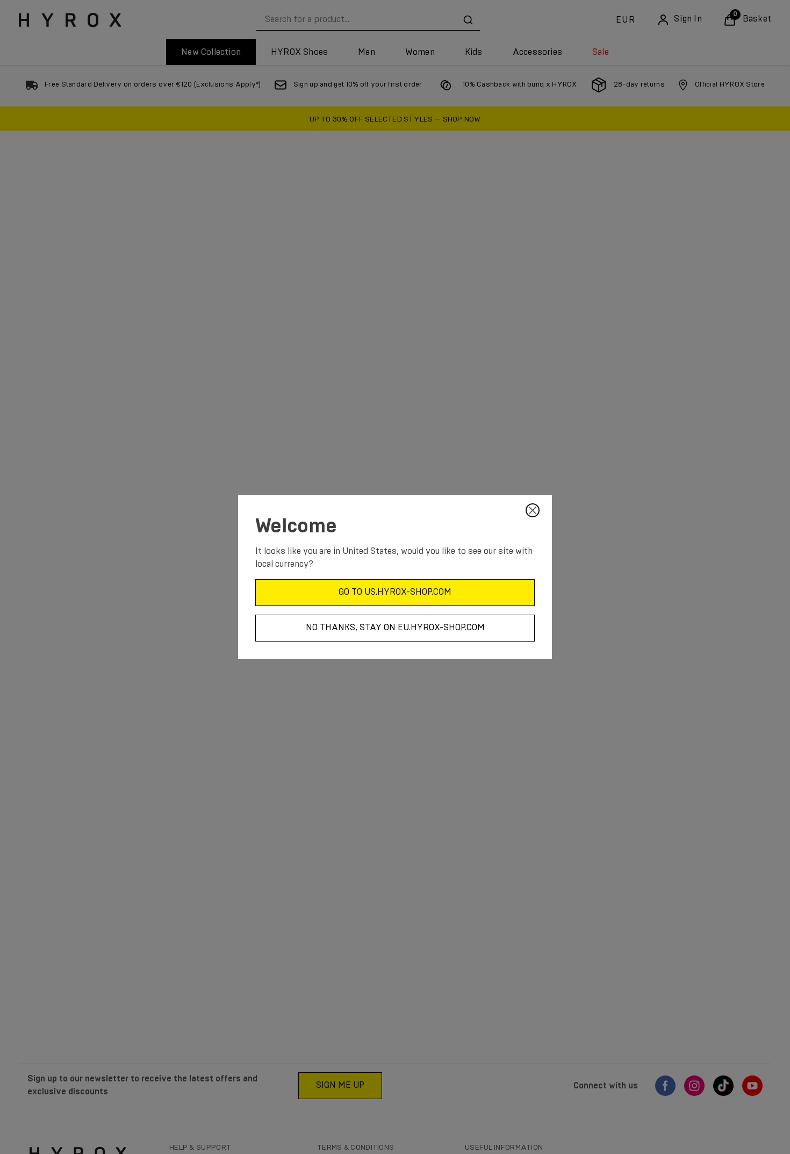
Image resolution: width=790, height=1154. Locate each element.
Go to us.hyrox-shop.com (395, 592)
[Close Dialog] (532, 510)
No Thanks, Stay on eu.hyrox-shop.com (395, 627)
